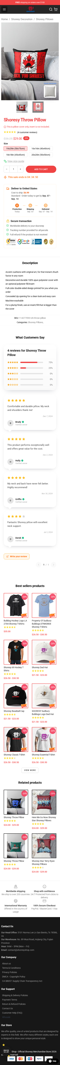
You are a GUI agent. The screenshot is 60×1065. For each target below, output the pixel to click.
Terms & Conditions (11, 968)
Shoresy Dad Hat (40, 667)
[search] (51, 9)
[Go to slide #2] (38, 107)
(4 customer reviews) (27, 132)
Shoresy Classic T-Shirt (14, 754)
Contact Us (7, 1008)
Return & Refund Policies (14, 1004)
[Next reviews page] (53, 564)
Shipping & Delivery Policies (15, 995)
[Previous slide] (6, 61)
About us (6, 963)
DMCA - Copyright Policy (13, 976)
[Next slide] (54, 61)
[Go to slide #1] (22, 107)
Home (4, 19)
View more (30, 770)
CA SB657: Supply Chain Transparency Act (22, 981)
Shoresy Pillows (44, 19)
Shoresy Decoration (21, 19)
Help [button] (54, 1061)
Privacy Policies (9, 972)
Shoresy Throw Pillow (14, 817)
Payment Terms (9, 999)
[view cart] (56, 9)
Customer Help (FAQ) (12, 1013)
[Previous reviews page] (38, 564)
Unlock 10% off (6, 1051)
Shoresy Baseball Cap (14, 711)
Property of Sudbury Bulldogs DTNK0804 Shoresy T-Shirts (41, 623)
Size (6, 143)
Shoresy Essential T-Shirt (43, 754)
